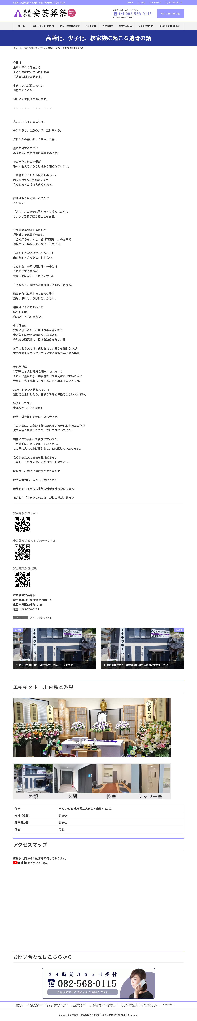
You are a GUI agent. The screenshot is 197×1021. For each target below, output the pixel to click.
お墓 (41, 617)
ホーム (130, 2)
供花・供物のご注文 (148, 1004)
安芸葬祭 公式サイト (26, 513)
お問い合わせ (172, 13)
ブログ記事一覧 (94, 1006)
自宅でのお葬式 (127, 1004)
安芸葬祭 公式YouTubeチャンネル (34, 540)
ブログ (33, 617)
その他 (48, 617)
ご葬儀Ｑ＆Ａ (76, 1006)
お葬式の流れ (80, 1004)
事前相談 (19, 1006)
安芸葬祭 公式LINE (25, 568)
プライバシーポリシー (130, 1006)
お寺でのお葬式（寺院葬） (103, 1004)
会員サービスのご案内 (56, 1006)
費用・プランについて (37, 1004)
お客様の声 (167, 1004)
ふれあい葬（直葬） (60, 1004)
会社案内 (141, 2)
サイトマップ (155, 2)
